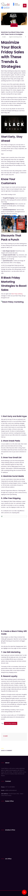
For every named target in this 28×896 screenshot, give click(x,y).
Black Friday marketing (16, 293)
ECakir (4, 37)
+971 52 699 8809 (10, 787)
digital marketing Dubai (15, 37)
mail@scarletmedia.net (11, 790)
